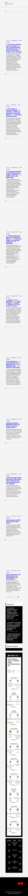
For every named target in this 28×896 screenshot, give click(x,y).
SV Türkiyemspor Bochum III (21, 863)
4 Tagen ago (13, 105)
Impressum (10, 893)
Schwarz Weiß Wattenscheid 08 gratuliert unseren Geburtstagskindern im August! (14, 480)
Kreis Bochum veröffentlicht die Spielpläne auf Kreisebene (13, 577)
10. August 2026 (14, 296)
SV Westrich (14, 850)
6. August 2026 (14, 419)
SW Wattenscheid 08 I (21, 851)
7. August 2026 (14, 357)
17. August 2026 (14, 167)
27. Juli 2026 (13, 570)
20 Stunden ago (14, 40)
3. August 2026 (14, 473)
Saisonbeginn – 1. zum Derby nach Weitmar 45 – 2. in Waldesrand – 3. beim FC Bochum (13, 364)
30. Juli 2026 (13, 516)
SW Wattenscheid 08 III (21, 845)
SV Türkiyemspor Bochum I (21, 869)
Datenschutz (17, 893)
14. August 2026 (14, 232)
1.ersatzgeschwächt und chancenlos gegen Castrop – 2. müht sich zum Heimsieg (13, 174)
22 (18, 597)
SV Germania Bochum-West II (14, 844)
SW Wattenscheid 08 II (21, 857)
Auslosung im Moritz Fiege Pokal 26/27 (13, 521)
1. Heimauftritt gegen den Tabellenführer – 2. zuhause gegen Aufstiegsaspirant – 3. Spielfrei (14, 239)
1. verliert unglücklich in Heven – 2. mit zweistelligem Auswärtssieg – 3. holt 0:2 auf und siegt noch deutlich (14, 48)
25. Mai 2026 (9, 862)
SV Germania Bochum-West (14, 856)
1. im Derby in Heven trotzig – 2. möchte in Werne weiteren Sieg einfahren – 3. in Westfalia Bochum (14, 112)
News (8, 40)
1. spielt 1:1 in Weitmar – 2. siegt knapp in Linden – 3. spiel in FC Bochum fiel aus (13, 303)
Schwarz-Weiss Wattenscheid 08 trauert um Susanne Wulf (12, 425)
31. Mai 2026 (9, 845)
